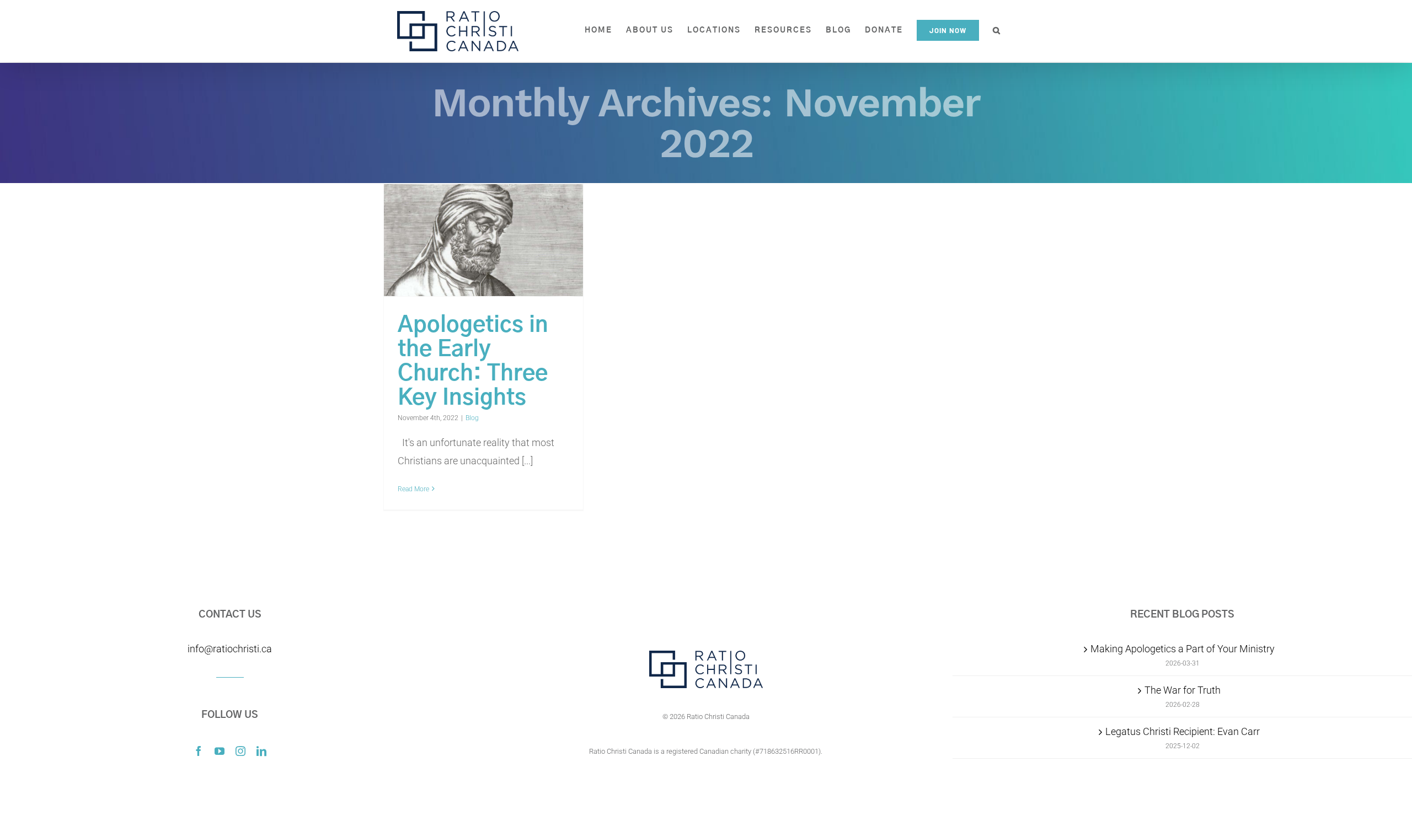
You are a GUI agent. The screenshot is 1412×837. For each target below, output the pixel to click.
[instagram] (240, 751)
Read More (413, 489)
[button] (997, 30)
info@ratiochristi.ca (230, 648)
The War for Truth (1182, 690)
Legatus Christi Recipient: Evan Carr (1182, 731)
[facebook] (199, 751)
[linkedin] (261, 751)
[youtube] (219, 751)
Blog (472, 418)
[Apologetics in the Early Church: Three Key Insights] (483, 240)
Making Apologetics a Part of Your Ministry (1182, 648)
